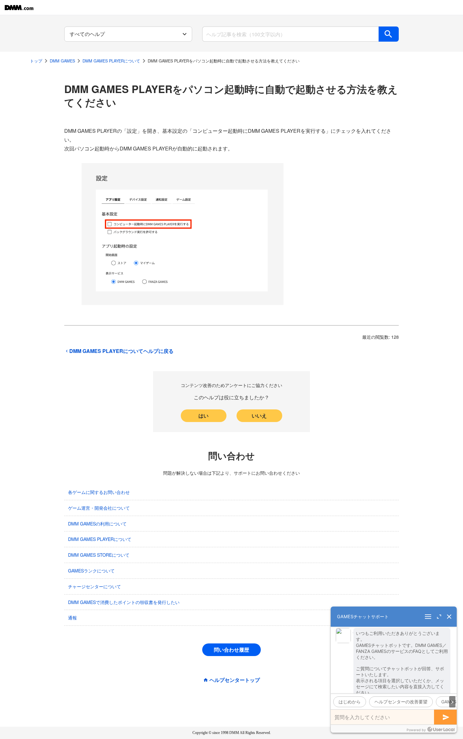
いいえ (259, 415)
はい (203, 415)
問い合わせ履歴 (231, 649)
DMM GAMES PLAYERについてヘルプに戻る (121, 351)
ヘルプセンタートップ (234, 680)
